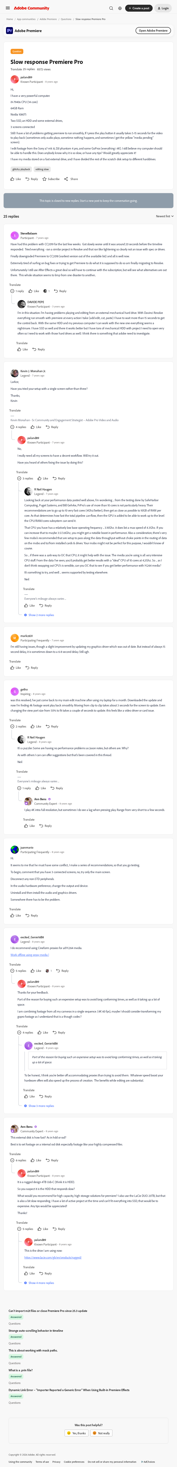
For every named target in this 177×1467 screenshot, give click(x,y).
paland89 (26, 77)
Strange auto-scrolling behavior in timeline (36, 1330)
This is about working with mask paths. (33, 1350)
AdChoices (149, 1461)
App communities (26, 19)
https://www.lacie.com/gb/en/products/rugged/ (53, 1257)
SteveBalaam (29, 233)
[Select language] (120, 8)
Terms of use (42, 1461)
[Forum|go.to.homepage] (31, 8)
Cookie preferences (74, 1461)
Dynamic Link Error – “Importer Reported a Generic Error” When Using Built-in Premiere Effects (69, 1390)
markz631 (27, 636)
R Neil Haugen (43, 489)
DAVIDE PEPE (35, 302)
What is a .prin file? (21, 1370)
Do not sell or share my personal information (112, 1461)
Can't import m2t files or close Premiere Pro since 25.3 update (48, 1311)
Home (9, 19)
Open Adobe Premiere (153, 30)
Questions (66, 19)
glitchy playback (21, 169)
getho (24, 689)
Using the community (20, 1461)
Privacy (56, 1461)
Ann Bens (40, 799)
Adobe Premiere (48, 19)
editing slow (42, 169)
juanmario (27, 847)
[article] (88, 262)
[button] (7, 9)
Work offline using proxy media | (30, 955)
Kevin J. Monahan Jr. (33, 371)
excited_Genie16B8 (32, 937)
